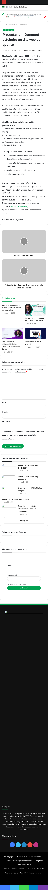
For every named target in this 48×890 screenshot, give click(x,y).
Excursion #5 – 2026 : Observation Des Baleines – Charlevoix (29, 509)
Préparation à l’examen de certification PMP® (34, 319)
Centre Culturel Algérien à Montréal (19, 861)
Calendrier (31, 869)
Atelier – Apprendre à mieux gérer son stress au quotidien (11, 307)
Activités (14, 25)
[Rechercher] (45, 8)
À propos (39, 873)
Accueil (7, 25)
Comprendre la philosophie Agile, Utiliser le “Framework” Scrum (11, 345)
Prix (21, 873)
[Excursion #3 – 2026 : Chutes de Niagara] (9, 491)
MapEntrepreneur (24, 865)
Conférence (23, 25)
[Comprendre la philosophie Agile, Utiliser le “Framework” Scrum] (12, 333)
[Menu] (3, 8)
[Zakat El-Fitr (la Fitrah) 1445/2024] (9, 469)
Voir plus (24, 520)
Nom (4, 403)
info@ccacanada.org (19, 206)
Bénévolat (40, 869)
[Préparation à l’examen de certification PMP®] (35, 310)
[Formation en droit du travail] (35, 333)
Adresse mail (12, 575)
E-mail (5, 412)
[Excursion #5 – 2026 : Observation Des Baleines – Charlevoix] (9, 509)
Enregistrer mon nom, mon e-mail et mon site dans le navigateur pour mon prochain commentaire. (23, 435)
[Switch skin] (40, 8)
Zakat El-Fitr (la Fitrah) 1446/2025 (16, 499)
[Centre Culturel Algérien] (16, 7)
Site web (6, 422)
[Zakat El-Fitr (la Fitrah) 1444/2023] (9, 480)
